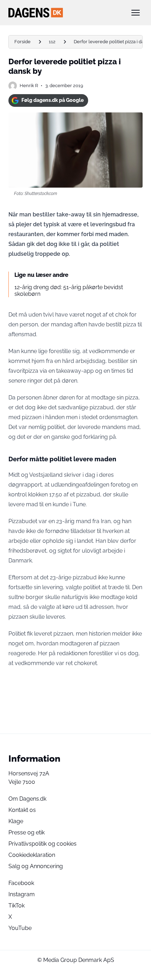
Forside (22, 41)
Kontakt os (22, 810)
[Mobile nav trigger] (136, 13)
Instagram (21, 894)
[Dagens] (64, 13)
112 (52, 41)
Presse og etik (26, 832)
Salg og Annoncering (35, 866)
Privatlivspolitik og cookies (42, 843)
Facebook (21, 883)
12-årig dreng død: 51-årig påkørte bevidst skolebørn (68, 290)
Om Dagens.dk (27, 798)
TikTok (16, 905)
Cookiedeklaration (31, 855)
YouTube (20, 928)
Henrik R (29, 85)
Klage (15, 821)
